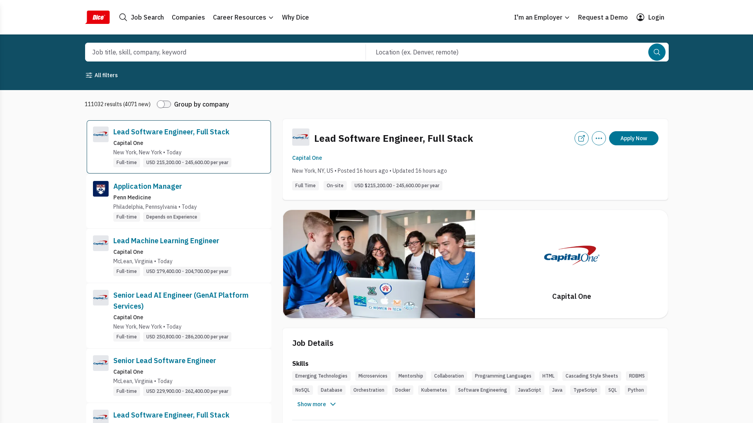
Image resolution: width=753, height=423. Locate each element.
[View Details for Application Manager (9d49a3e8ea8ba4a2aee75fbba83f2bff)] (179, 201)
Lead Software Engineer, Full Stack (171, 131)
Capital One (307, 157)
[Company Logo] (101, 147)
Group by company (201, 104)
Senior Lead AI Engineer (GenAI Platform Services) (181, 301)
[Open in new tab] (582, 138)
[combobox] (217, 52)
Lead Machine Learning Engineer (166, 240)
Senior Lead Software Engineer (164, 360)
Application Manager (147, 186)
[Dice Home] (97, 17)
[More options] (599, 138)
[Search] (657, 52)
